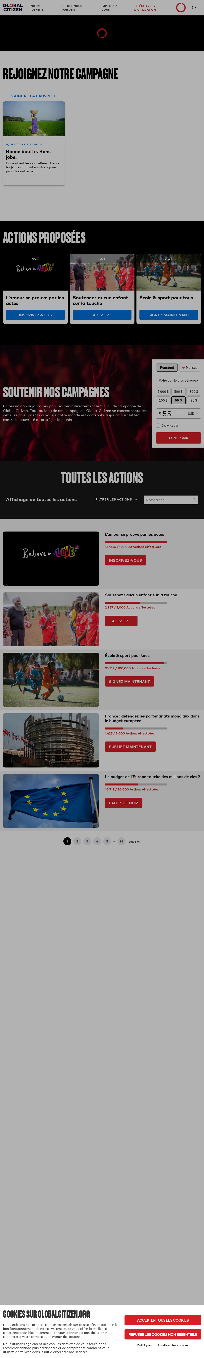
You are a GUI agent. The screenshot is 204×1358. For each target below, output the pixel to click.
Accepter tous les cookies (163, 1320)
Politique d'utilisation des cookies (163, 1345)
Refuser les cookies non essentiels (162, 1334)
